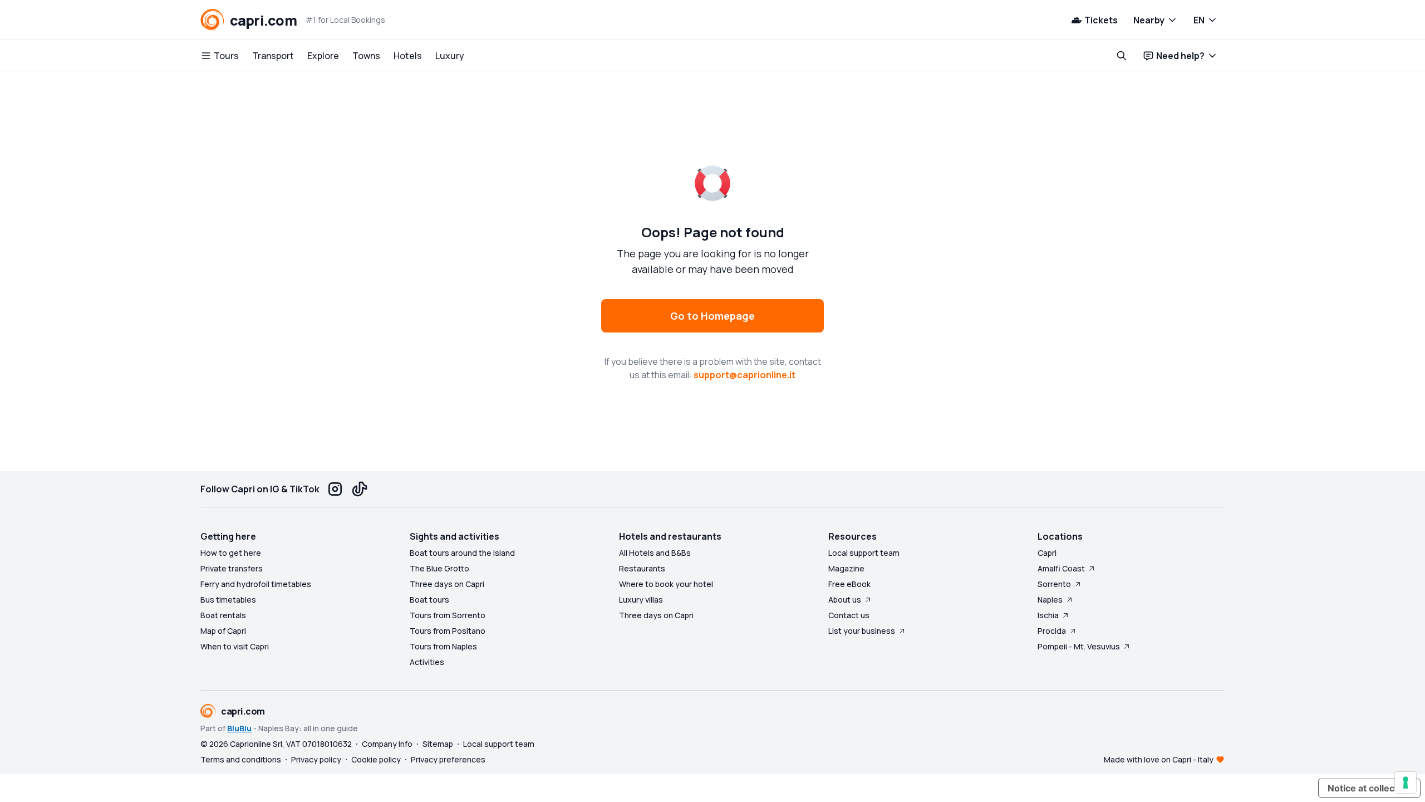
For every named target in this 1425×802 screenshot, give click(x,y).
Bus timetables (228, 599)
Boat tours (429, 599)
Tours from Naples (443, 646)
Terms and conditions (240, 759)
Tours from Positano (447, 630)
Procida (1052, 630)
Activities (427, 662)
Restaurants (642, 568)
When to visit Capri (234, 646)
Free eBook (849, 584)
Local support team (864, 552)
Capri (1047, 552)
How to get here (230, 552)
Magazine (846, 568)
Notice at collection (1369, 788)
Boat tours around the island (462, 552)
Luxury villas (641, 599)
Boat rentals (223, 615)
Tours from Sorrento (447, 615)
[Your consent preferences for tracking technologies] (1405, 782)
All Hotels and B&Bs (655, 552)
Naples (1050, 599)
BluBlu (239, 728)
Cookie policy (376, 759)
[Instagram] (335, 489)
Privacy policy (316, 759)
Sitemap (437, 744)
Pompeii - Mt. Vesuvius (1079, 646)
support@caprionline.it (744, 375)
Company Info (387, 744)
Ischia (1048, 615)
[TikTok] (359, 489)
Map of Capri (223, 630)
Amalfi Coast (1061, 568)
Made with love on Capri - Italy (1158, 759)
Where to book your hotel (666, 584)
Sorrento (1054, 584)
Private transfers (231, 568)
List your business (861, 630)
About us (844, 599)
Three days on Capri (447, 584)
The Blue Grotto (439, 568)
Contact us (848, 615)
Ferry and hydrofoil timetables (255, 584)
